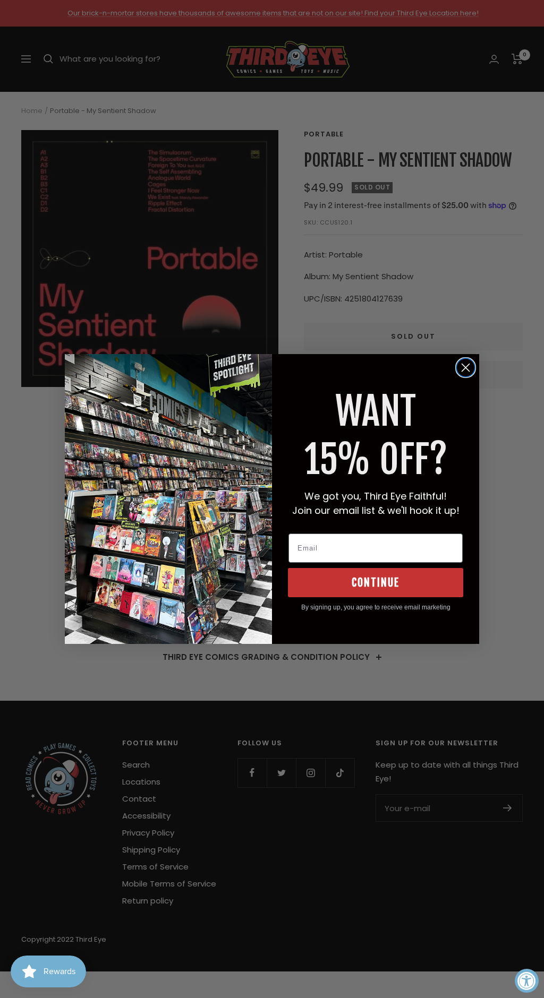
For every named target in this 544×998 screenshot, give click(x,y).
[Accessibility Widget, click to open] (527, 981)
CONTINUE (376, 582)
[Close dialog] (465, 367)
